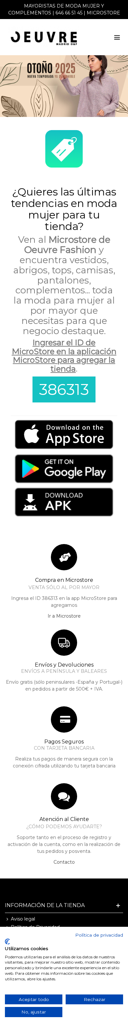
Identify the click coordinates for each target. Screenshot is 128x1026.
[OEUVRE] (43, 37)
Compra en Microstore (64, 580)
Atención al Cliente (64, 819)
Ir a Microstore (64, 616)
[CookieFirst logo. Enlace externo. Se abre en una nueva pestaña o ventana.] (7, 942)
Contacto (64, 862)
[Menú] (117, 37)
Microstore (103, 13)
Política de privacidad (99, 935)
